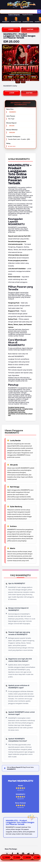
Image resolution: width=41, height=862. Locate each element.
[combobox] (18, 11)
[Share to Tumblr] (33, 853)
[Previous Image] (3, 63)
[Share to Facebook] (12, 853)
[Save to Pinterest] (23, 853)
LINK (38, 857)
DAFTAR (30, 29)
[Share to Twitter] (7, 853)
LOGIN (10, 29)
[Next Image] (37, 63)
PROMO (7, 857)
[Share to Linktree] (17, 853)
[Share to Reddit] (28, 853)
